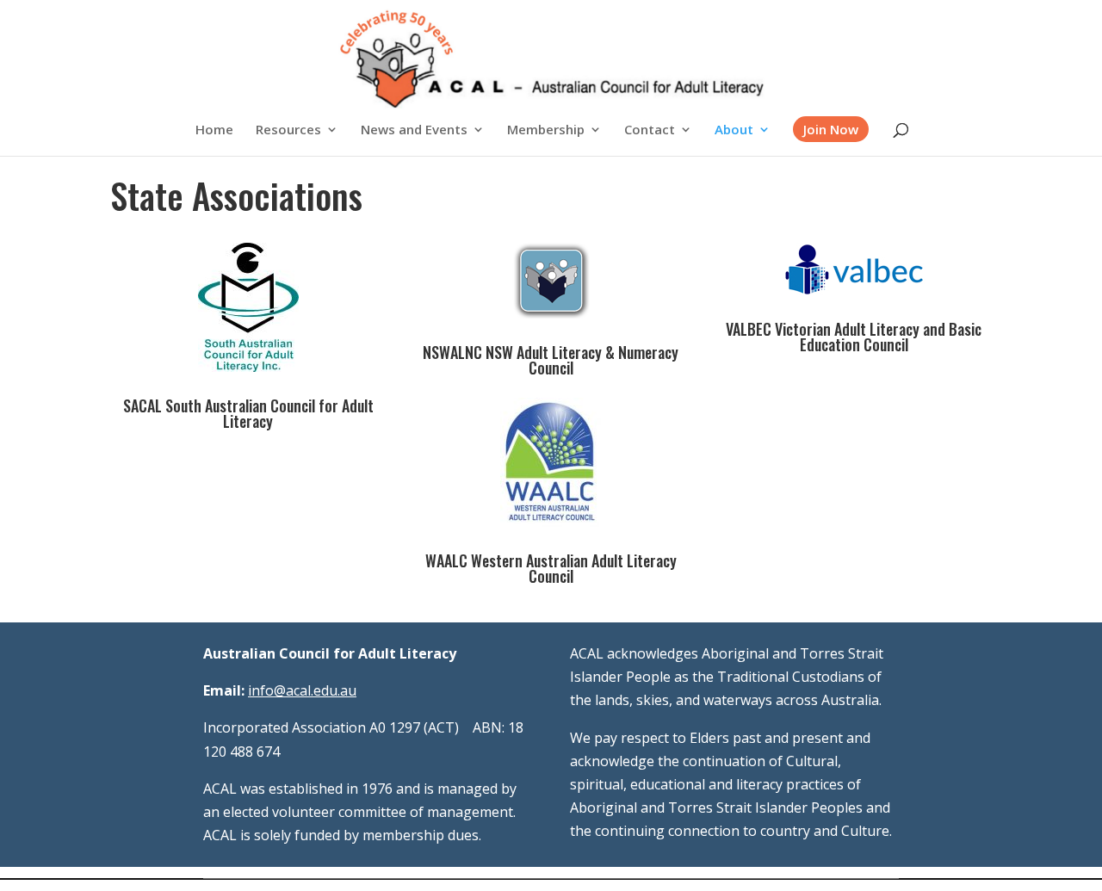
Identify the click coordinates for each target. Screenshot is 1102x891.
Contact (649, 130)
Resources (288, 130)
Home (214, 130)
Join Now (830, 129)
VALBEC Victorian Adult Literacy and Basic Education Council (853, 337)
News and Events (414, 130)
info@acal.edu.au (302, 690)
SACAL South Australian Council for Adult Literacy (248, 413)
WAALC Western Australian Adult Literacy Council (551, 568)
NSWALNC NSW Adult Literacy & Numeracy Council (550, 360)
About (734, 130)
